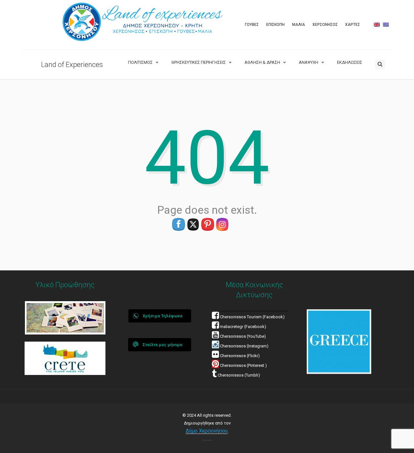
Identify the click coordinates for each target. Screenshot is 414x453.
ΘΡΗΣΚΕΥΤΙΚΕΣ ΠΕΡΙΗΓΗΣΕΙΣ (198, 62)
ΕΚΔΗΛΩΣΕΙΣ (349, 62)
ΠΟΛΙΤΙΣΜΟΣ (140, 62)
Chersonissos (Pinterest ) (243, 365)
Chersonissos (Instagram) (243, 346)
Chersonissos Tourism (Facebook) (252, 316)
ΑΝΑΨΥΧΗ (308, 62)
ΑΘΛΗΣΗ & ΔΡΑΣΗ (262, 62)
